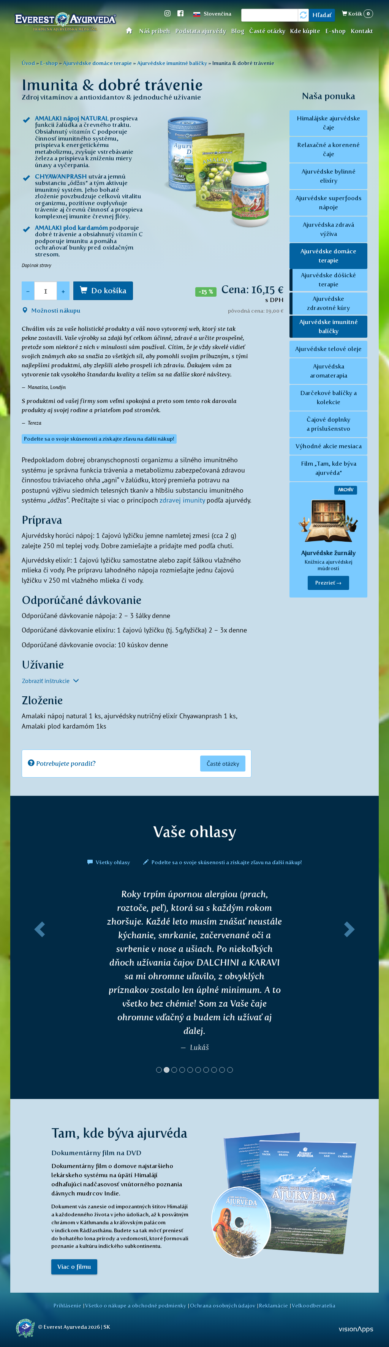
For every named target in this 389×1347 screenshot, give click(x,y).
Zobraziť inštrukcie (46, 681)
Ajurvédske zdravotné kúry (328, 303)
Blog (237, 31)
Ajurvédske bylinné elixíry (329, 176)
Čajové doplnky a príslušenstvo (328, 424)
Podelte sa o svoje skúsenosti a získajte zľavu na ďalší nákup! (226, 862)
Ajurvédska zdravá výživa (328, 229)
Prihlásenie (67, 1306)
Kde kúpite (305, 31)
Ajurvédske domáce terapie (97, 63)
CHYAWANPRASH (61, 176)
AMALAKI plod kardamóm (71, 227)
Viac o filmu (74, 1180)
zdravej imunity (182, 500)
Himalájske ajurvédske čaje (328, 123)
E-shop (335, 31)
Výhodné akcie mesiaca (329, 446)
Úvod (131, 30)
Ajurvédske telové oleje (328, 349)
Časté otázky (267, 31)
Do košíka (109, 290)
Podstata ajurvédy (200, 31)
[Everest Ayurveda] (65, 22)
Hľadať (322, 15)
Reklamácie (273, 1306)
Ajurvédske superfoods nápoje (329, 202)
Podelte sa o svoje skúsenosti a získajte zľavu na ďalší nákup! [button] (99, 439)
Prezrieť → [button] (328, 583)
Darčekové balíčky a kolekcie (328, 397)
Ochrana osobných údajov (222, 1306)
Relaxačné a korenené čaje (328, 149)
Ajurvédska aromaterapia (328, 371)
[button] (38, 940)
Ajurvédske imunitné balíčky (172, 63)
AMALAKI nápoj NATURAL (72, 118)
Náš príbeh (154, 31)
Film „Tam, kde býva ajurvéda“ (328, 468)
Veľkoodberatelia (313, 1306)
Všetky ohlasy (113, 862)
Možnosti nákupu (55, 310)
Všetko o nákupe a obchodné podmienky (135, 1306)
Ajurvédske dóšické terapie (328, 280)
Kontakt (362, 31)
